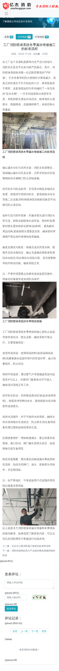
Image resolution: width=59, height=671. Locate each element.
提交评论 (11, 608)
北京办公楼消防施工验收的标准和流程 (31, 545)
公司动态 (24, 36)
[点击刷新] (39, 597)
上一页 (24, 631)
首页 (15, 631)
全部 (8, 36)
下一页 (34, 631)
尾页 (44, 631)
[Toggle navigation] (6, 13)
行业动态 (41, 36)
